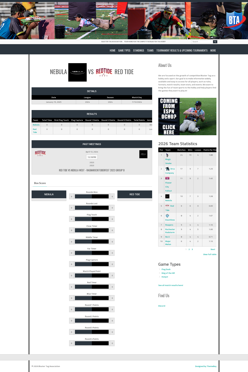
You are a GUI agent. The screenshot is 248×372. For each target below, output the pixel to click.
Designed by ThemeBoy (205, 366)
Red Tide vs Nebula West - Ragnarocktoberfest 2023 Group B (92, 170)
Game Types (124, 50)
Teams (150, 50)
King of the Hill (168, 272)
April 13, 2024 (92, 151)
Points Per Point (211, 149)
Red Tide (35, 131)
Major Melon (168, 243)
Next (213, 249)
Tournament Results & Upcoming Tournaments (182, 50)
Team (167, 149)
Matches (181, 149)
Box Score (40, 183)
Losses (198, 149)
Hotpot (165, 276)
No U (167, 236)
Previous (163, 249)
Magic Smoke (168, 161)
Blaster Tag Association (111, 41)
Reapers (169, 224)
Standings (138, 50)
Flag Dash (166, 269)
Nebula (36, 124)
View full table (209, 254)
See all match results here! (170, 285)
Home (112, 50)
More (213, 50)
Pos (161, 149)
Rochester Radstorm (170, 231)
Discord (161, 305)
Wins (190, 149)
